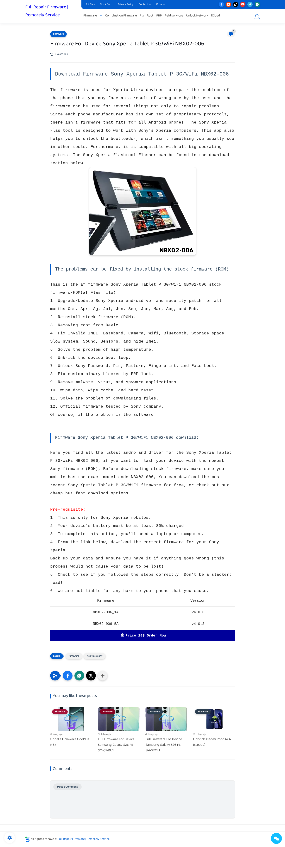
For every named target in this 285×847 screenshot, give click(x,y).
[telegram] (250, 4)
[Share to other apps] (102, 675)
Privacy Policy (125, 4)
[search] (257, 16)
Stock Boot (106, 4)
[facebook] (221, 4)
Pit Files (90, 4)
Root (150, 16)
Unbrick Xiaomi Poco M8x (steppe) (212, 742)
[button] (68, 675)
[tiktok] (235, 4)
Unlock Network (197, 16)
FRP (159, 16)
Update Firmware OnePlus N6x (69, 742)
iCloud (215, 16)
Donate (160, 4)
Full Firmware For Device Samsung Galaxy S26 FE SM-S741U (163, 745)
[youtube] (242, 4)
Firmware (90, 16)
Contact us (145, 4)
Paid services (174, 16)
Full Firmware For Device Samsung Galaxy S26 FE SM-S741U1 (116, 745)
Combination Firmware (121, 16)
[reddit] (228, 4)
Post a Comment (67, 786)
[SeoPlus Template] (27, 839)
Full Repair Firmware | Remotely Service (46, 11)
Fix (142, 16)
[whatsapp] (257, 4)
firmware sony (94, 656)
